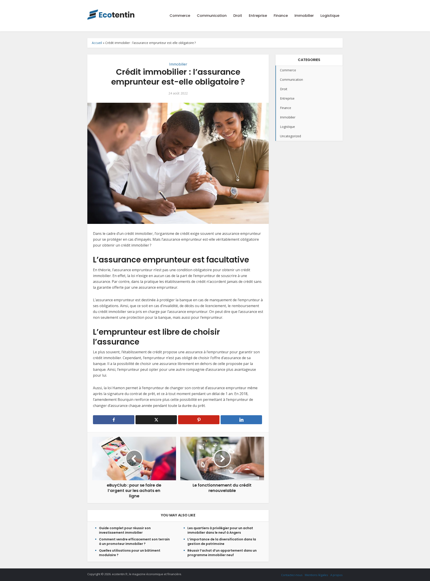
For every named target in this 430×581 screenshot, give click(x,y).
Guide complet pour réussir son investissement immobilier (125, 530)
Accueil (97, 43)
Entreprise (258, 15)
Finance (281, 15)
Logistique (329, 15)
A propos (336, 575)
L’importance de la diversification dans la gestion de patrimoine (221, 541)
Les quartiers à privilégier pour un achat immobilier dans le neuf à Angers (220, 530)
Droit (237, 15)
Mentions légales (316, 575)
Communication (212, 15)
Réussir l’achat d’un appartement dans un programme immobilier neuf (222, 552)
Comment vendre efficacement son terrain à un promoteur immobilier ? (134, 541)
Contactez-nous (292, 575)
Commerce (180, 15)
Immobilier (304, 15)
